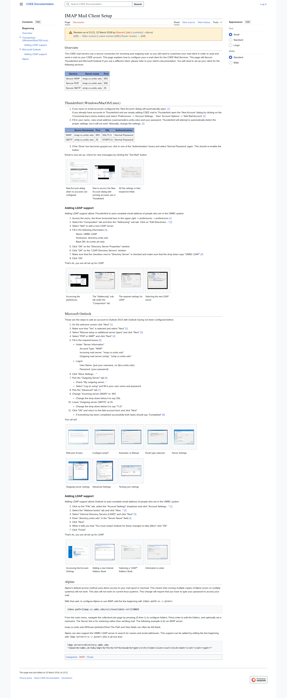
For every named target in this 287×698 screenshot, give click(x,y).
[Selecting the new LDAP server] (158, 280)
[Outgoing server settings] (78, 471)
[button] (21, 4)
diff (76, 36)
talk (129, 32)
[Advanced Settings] (105, 471)
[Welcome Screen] (78, 437)
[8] (163, 414)
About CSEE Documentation (47, 678)
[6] (106, 377)
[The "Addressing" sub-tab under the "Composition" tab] (105, 280)
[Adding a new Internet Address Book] (105, 552)
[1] (168, 108)
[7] (99, 390)
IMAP (82, 657)
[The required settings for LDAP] (131, 280)
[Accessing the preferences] (78, 280)
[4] (201, 254)
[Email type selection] (158, 437)
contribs (137, 32)
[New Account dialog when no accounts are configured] (78, 172)
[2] (204, 116)
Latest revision (106, 36)
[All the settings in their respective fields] (131, 172)
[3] (143, 123)
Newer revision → (130, 36)
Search (138, 4)
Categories (71, 657)
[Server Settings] (184, 437)
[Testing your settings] (131, 470)
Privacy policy (26, 678)
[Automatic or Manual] (131, 437)
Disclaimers (67, 678)
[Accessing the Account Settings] (78, 552)
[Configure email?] (105, 437)
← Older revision (88, 36)
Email (90, 657)
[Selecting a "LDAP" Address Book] (131, 552)
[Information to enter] (158, 552)
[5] (100, 340)
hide (38, 22)
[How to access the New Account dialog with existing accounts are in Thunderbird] (105, 172)
